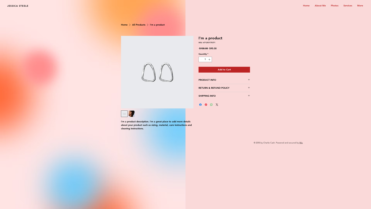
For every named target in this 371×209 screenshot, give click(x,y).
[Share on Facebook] (200, 104)
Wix (301, 142)
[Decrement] (201, 59)
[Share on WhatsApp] (211, 104)
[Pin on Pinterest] (206, 104)
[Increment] (209, 59)
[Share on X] (217, 104)
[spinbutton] (205, 59)
